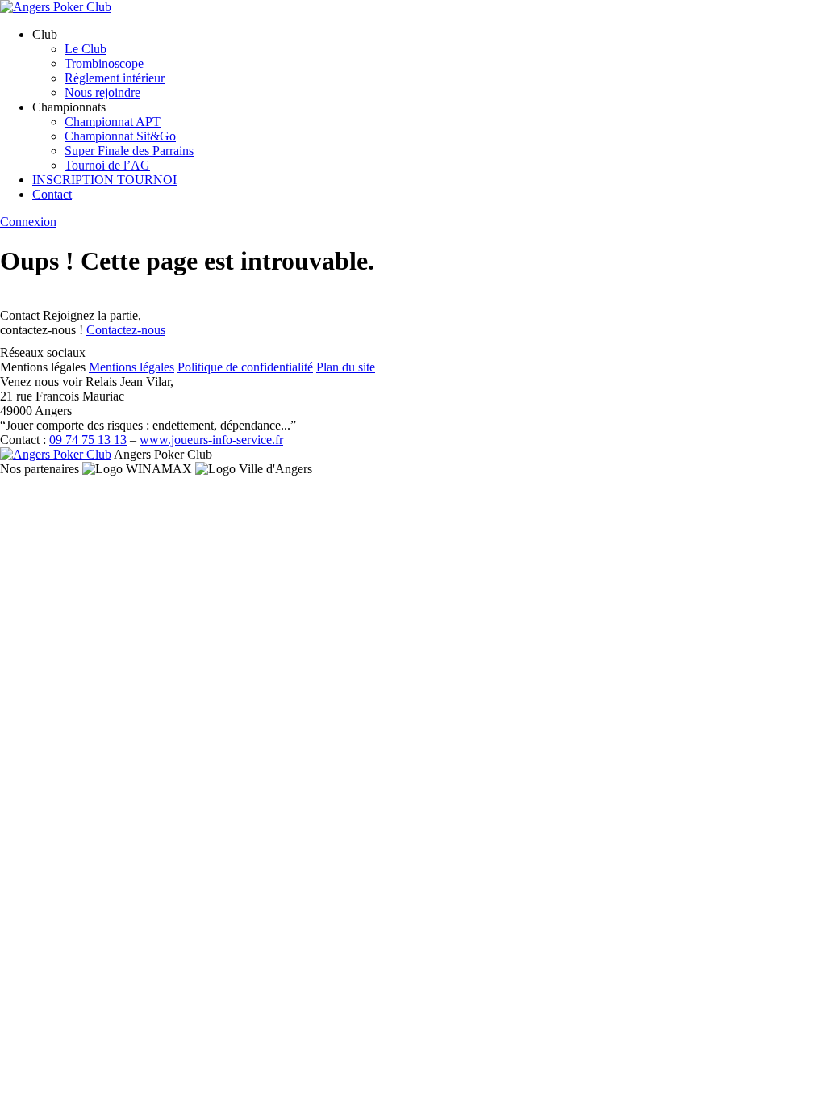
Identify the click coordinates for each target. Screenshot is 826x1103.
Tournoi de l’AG (107, 165)
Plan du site (345, 367)
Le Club (85, 49)
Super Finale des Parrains (129, 150)
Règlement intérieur (115, 78)
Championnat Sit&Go (120, 136)
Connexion (28, 222)
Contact (52, 194)
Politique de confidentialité (245, 367)
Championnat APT (113, 121)
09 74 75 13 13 (88, 440)
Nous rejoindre (102, 92)
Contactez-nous (125, 330)
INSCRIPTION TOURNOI (104, 180)
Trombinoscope (104, 63)
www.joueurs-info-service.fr (211, 440)
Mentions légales (131, 367)
